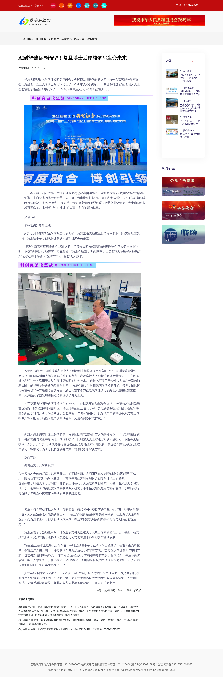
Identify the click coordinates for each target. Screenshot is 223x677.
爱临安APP (188, 130)
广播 (61, 5)
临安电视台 (188, 87)
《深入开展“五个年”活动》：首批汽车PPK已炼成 (190, 78)
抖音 (104, 5)
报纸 (53, 5)
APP (95, 5)
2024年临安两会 (173, 215)
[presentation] (193, 61)
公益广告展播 (172, 191)
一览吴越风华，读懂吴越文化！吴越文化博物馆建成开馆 (190, 107)
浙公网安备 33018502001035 (175, 664)
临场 (167, 239)
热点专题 (168, 168)
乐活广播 (187, 117)
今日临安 (187, 71)
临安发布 (187, 101)
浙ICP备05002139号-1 (144, 664)
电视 (70, 5)
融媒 (169, 61)
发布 (87, 5)
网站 (78, 5)
